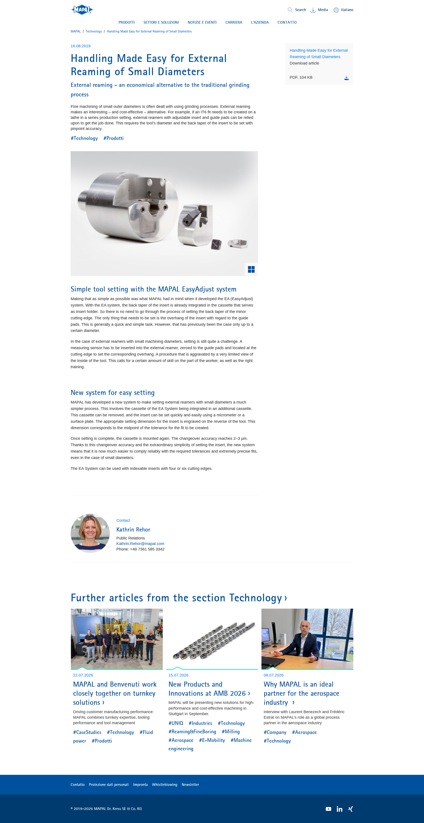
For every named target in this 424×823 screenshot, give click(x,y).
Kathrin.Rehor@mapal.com (140, 543)
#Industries (200, 723)
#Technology (84, 138)
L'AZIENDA (260, 22)
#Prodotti (113, 138)
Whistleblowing (164, 784)
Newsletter (190, 784)
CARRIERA (233, 22)
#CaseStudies (87, 732)
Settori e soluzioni (161, 22)
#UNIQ (175, 723)
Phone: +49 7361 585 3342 (140, 549)
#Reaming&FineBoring (192, 731)
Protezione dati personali (109, 784)
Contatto (78, 784)
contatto (287, 22)
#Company (275, 732)
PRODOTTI (127, 22)
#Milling (231, 731)
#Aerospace (180, 740)
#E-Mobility (212, 740)
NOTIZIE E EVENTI (202, 22)
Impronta (140, 784)
